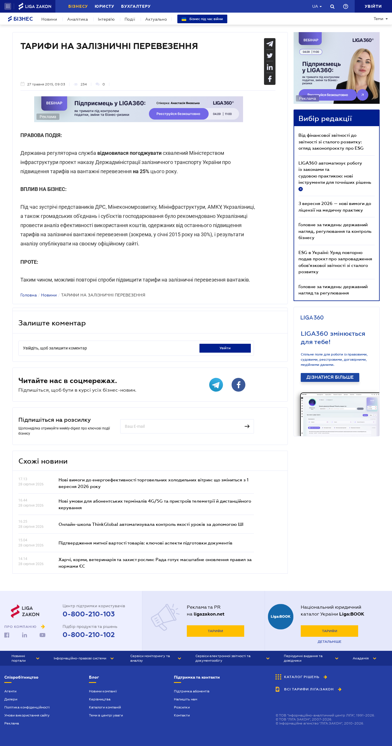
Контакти (182, 715)
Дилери (10, 699)
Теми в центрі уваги (106, 715)
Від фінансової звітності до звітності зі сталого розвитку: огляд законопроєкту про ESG (331, 141)
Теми (378, 18)
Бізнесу (78, 6)
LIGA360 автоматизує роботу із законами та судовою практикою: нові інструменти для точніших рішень (334, 175)
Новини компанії (103, 691)
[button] (7, 6)
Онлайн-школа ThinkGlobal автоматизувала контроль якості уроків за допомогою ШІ (151, 524)
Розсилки (182, 707)
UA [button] (315, 6)
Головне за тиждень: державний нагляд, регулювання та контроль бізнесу (334, 231)
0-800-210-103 (89, 614)
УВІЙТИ (225, 348)
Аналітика (77, 19)
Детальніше (329, 642)
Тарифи (215, 631)
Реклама (11, 723)
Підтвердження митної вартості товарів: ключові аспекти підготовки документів (145, 542)
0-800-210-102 (89, 634)
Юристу (104, 6)
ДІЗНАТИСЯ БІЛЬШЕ (330, 377)
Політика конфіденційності (27, 707)
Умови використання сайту (27, 715)
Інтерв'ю (106, 19)
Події (130, 19)
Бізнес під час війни (206, 19)
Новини (49, 19)
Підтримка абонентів (191, 691)
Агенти (10, 691)
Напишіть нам (185, 699)
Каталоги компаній (105, 707)
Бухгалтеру (136, 6)
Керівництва (99, 699)
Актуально (156, 19)
